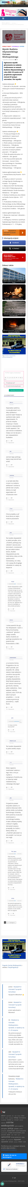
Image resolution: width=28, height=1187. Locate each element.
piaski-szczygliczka (19, 1126)
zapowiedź (4, 1142)
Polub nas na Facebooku (11, 1169)
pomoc (21, 1128)
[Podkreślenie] (9, 378)
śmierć (20, 1142)
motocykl (16, 1120)
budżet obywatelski (10, 355)
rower (15, 1134)
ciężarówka (8, 1115)
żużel (24, 1142)
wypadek (17, 1139)
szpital (3, 1139)
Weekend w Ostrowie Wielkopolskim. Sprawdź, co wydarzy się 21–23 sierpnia (16, 1025)
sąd (6, 1139)
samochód (5, 1137)
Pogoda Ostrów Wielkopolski (11, 965)
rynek (19, 1134)
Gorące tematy (6, 46)
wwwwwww (16, 721)
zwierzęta (16, 1141)
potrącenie (3, 1131)
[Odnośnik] (20, 378)
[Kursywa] (7, 378)
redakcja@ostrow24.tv (9, 1150)
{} (22, 377)
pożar (8, 1135)
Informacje (15, 46)
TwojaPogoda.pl (13, 967)
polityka (16, 1128)
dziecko (2, 1117)
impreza (6, 1117)
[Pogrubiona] (5, 378)
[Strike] (11, 378)
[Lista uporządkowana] (13, 378)
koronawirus (22, 1118)
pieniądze (4, 1128)
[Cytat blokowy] (16, 378)
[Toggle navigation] (3, 18)
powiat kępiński (4, 1132)
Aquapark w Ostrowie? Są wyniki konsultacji (14, 989)
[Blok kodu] (18, 378)
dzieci (22, 1116)
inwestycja (11, 1117)
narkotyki (21, 1119)
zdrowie (11, 1142)
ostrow (13, 59)
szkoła (23, 1137)
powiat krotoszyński (21, 1131)
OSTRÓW (21, 46)
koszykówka (3, 1119)
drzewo (19, 1115)
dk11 (13, 1115)
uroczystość (10, 1139)
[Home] (5, 23)
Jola (15, 584)
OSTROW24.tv (20, 1164)
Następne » (12, 922)
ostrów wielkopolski (7, 357)
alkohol (3, 1116)
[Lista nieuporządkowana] (15, 378)
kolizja (16, 1118)
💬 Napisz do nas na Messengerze (9, 1156)
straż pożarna (16, 1137)
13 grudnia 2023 (6, 59)
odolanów (3, 1122)
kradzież (9, 1120)
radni (12, 1134)
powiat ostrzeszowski (14, 1133)
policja (10, 1128)
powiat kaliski (11, 1131)
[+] (5, 379)
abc (15, 853)
